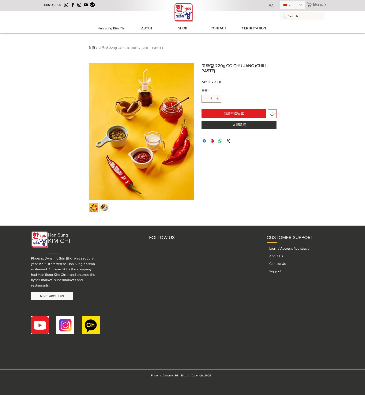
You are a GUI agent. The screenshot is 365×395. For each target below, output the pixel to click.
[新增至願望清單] (272, 113)
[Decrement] (204, 98)
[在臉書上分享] (204, 140)
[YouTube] (85, 4)
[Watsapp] (66, 4)
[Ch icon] (92, 4)
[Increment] (217, 98)
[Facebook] (72, 4)
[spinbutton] (211, 98)
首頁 (92, 48)
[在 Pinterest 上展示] (212, 140)
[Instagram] (79, 4)
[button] (315, 5)
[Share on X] (228, 140)
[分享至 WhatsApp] (220, 140)
